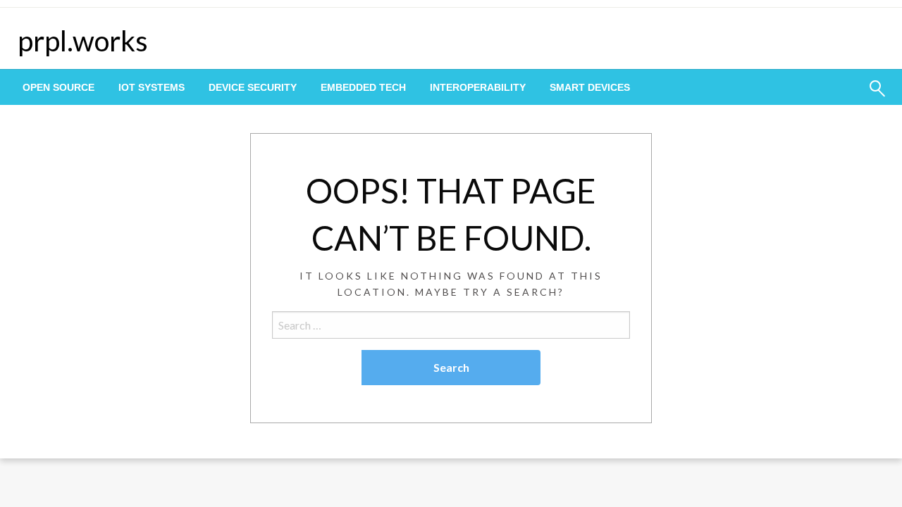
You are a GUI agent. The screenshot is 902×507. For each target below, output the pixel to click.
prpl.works (83, 41)
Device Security (253, 87)
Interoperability (478, 87)
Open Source (58, 87)
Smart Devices (590, 87)
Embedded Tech (363, 87)
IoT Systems (151, 87)
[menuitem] (58, 87)
